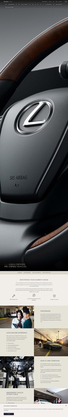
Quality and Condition (36, 272)
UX (16, 4)
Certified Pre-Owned (9, 7)
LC (43, 4)
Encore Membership (27, 272)
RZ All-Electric (24, 4)
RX (29, 4)
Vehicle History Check (46, 272)
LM (53, 4)
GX (32, 4)
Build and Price (59, 4)
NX (19, 4)
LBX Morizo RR (11, 4)
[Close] (66, 405)
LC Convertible (48, 4)
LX (35, 4)
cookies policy (6, 410)
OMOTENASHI (20, 272)
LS (40, 4)
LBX (6, 4)
